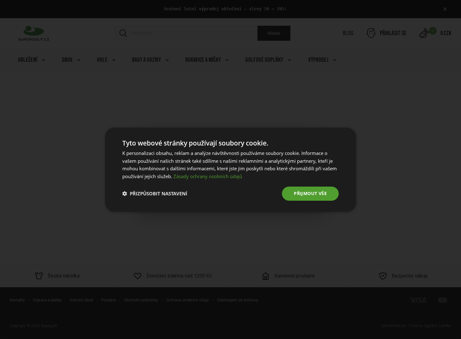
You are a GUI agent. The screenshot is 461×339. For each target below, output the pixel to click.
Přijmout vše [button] (310, 193)
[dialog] (230, 169)
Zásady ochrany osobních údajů (207, 176)
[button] (154, 193)
